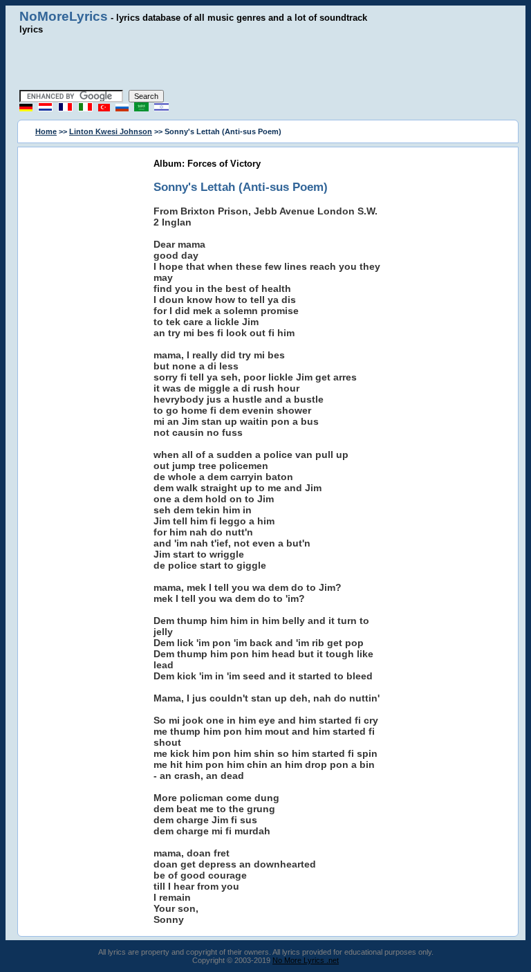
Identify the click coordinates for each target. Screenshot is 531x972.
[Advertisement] (265, 62)
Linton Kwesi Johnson (110, 131)
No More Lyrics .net (305, 960)
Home (46, 131)
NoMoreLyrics (63, 16)
